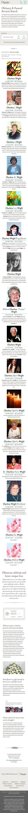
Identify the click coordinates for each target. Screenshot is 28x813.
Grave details (13, 540)
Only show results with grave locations (14, 42)
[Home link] (5, 2)
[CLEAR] (18, 36)
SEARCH (4, 33)
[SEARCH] (24, 36)
